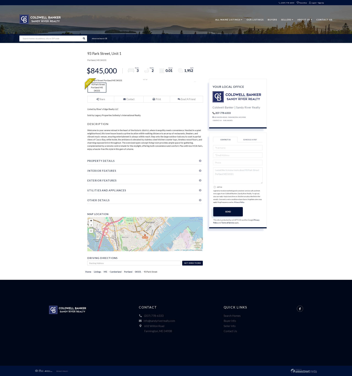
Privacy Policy (239, 202)
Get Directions (192, 263)
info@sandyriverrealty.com (159, 320)
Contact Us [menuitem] (324, 19)
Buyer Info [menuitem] (230, 320)
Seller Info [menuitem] (230, 326)
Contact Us (217, 120)
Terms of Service (227, 223)
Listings (97, 271)
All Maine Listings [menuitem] (227, 19)
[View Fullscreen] (91, 231)
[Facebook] (300, 309)
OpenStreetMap (188, 250)
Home (88, 271)
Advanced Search (98, 38)
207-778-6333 (223, 112)
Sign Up (321, 3)
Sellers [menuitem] (286, 19)
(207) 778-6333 (287, 3)
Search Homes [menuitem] (232, 315)
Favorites (303, 3)
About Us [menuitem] (303, 19)
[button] (84, 38)
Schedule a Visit (250, 140)
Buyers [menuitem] (272, 19)
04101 (138, 271)
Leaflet (176, 250)
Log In (314, 3)
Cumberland (115, 271)
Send (228, 211)
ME (105, 271)
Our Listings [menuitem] (255, 19)
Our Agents (227, 120)
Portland (128, 271)
